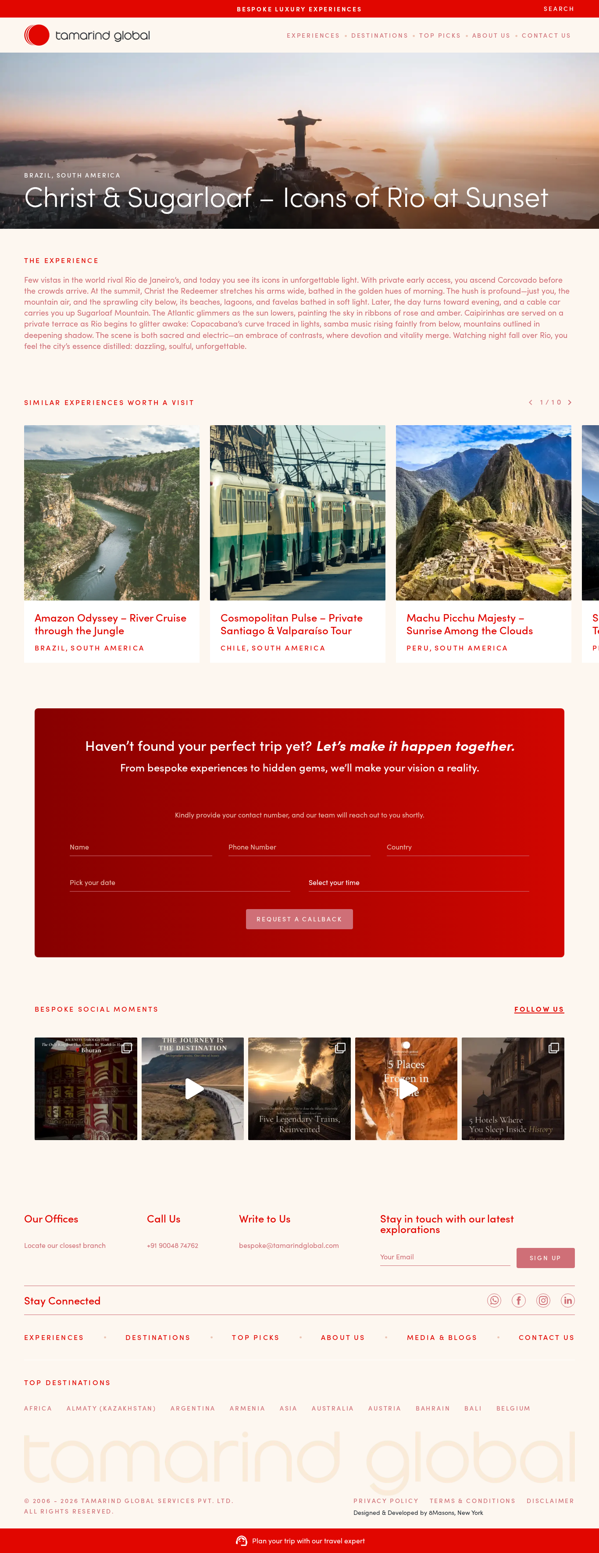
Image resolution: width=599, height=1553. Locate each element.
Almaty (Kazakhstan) (112, 1408)
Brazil (38, 175)
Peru (418, 647)
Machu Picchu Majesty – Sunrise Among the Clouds (469, 623)
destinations (380, 35)
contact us (546, 35)
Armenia (248, 1408)
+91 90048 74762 (172, 1245)
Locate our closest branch (65, 1245)
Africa (38, 1408)
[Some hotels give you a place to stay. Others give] (513, 1089)
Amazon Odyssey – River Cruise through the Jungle (110, 623)
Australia (333, 1408)
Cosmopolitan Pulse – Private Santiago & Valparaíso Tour (292, 623)
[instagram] (543, 1300)
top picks (440, 35)
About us (491, 35)
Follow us (539, 1008)
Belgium (513, 1408)
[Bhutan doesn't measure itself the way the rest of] (86, 1089)
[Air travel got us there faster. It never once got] (299, 1089)
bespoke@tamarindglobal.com (289, 1245)
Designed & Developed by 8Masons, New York (418, 1512)
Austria (385, 1408)
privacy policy (386, 1500)
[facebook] (519, 1300)
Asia (289, 1408)
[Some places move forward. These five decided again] (406, 1089)
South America (89, 175)
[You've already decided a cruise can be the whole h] (193, 1089)
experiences (313, 35)
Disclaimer (551, 1500)
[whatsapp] (494, 1300)
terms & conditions (473, 1500)
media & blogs (442, 1337)
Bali (473, 1408)
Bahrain (433, 1408)
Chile (234, 647)
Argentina (193, 1408)
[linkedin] (568, 1300)
